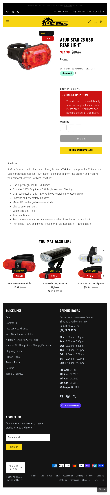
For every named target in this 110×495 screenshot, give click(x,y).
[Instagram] (12, 11)
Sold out (81, 138)
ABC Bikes (17, 477)
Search (9, 317)
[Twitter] (18, 11)
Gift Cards (63, 480)
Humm (65, 11)
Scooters (100, 475)
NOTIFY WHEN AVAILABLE (81, 150)
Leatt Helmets (74, 6)
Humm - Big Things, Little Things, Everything (29, 345)
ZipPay (73, 11)
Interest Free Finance (17, 328)
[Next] (102, 6)
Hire (102, 480)
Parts (57, 475)
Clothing (79, 475)
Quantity (64, 121)
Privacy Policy (13, 356)
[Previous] (8, 6)
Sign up (14, 447)
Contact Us (11, 322)
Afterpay (57, 11)
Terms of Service (14, 373)
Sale (42, 475)
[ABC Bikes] (55, 21)
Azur (65, 59)
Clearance (86, 480)
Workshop (74, 480)
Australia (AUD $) (94, 11)
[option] (29, 56)
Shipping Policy (14, 351)
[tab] (12, 163)
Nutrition (90, 475)
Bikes (49, 475)
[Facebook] (7, 11)
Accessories (68, 475)
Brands (34, 475)
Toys (96, 480)
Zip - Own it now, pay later (19, 334)
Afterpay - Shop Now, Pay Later (22, 339)
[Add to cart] (32, 275)
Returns (81, 11)
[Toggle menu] (9, 21)
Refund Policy (13, 362)
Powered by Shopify (14, 480)
